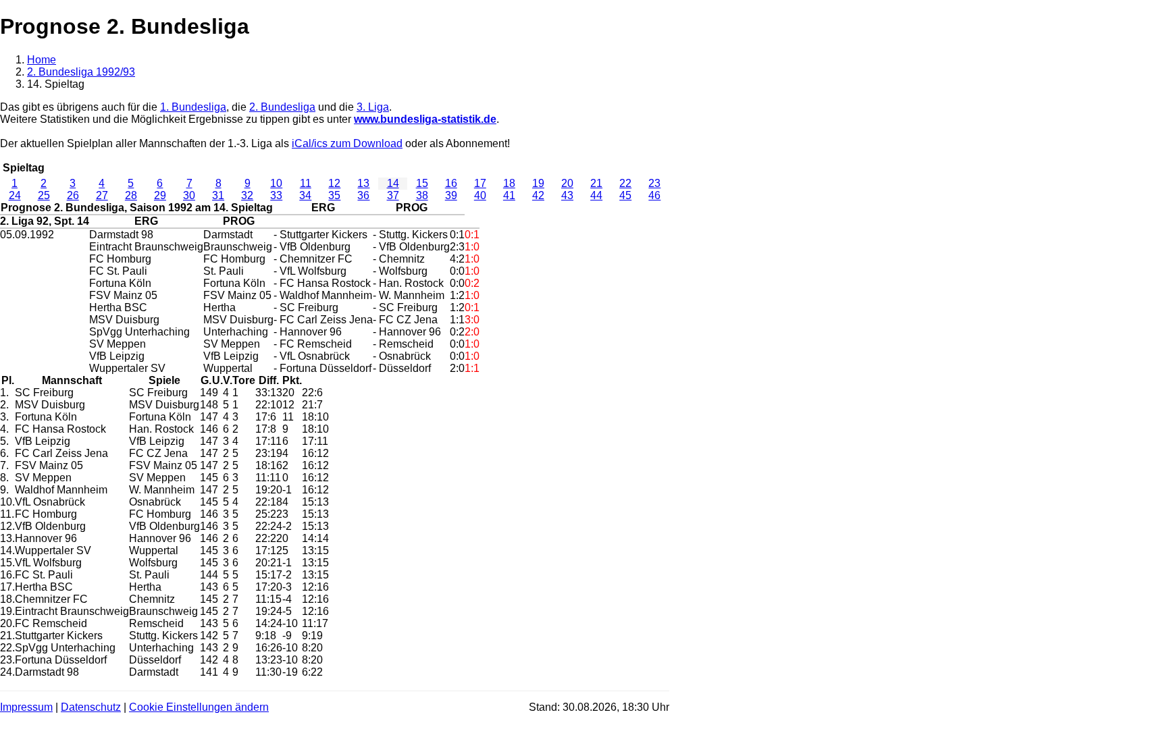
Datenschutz (91, 707)
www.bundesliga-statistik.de (425, 119)
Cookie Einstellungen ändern (199, 707)
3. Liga (373, 107)
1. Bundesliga (193, 107)
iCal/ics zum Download (347, 143)
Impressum (26, 707)
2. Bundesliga (282, 107)
